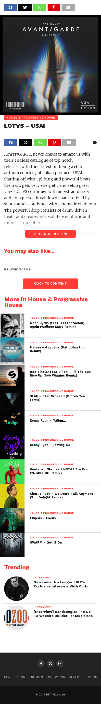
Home (8, 677)
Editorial (36, 677)
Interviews (56, 677)
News (21, 677)
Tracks (91, 677)
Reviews (75, 677)
